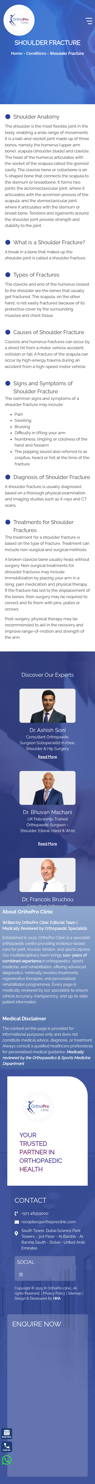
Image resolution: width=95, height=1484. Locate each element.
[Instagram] (21, 1274)
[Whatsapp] (6, 1459)
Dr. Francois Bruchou (47, 899)
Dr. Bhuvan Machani (47, 812)
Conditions (36, 53)
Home (16, 53)
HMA (57, 1298)
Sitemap (74, 1293)
